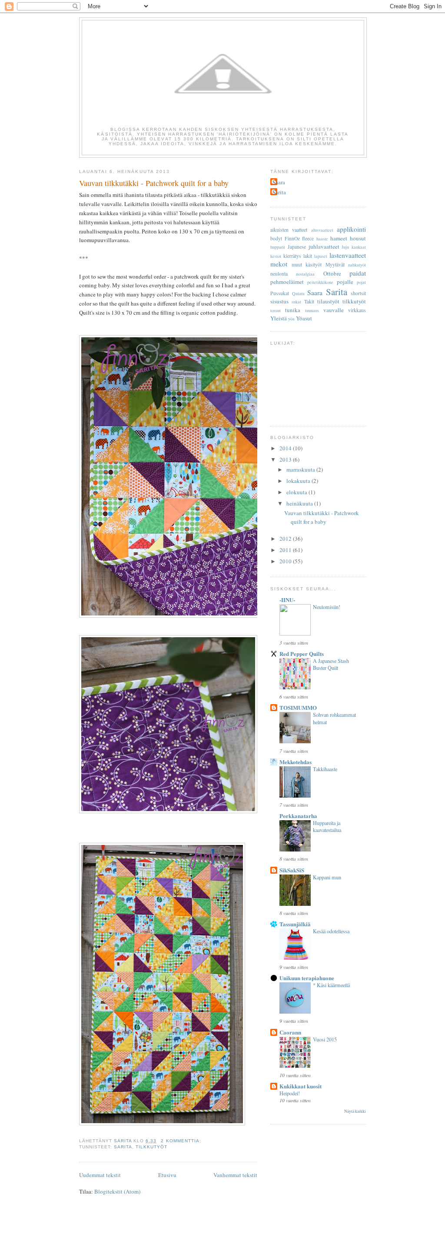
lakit (307, 256)
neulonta (279, 273)
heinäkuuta (300, 503)
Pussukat (279, 293)
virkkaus (357, 310)
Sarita (123, 1146)
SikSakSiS (291, 870)
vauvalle (333, 310)
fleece (308, 238)
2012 (286, 538)
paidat (357, 273)
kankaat (359, 247)
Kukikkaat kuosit (300, 1086)
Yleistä (278, 318)
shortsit (358, 293)
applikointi (351, 229)
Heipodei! (289, 1093)
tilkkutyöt (151, 1146)
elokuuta (297, 492)
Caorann (290, 1032)
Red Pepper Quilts (301, 653)
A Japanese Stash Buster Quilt (331, 664)
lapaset (320, 256)
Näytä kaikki (355, 1111)
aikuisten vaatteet (288, 229)
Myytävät (335, 264)
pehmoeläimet (287, 282)
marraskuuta (301, 469)
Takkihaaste (325, 768)
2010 (286, 561)
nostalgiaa (305, 274)
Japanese (297, 246)
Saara (278, 182)
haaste (322, 239)
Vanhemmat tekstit (235, 1175)
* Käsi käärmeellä (331, 984)
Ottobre (332, 273)
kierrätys (292, 256)
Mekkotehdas (295, 762)
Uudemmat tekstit (100, 1175)
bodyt (276, 238)
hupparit (277, 247)
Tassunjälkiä (295, 924)
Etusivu (167, 1175)
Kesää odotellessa (331, 931)
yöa (291, 319)
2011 (286, 550)
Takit (309, 301)
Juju (345, 247)
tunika (292, 310)
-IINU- (287, 599)
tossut (275, 310)
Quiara (298, 293)
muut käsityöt (307, 264)
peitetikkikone (320, 282)
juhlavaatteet (324, 246)
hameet (338, 238)
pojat (361, 282)
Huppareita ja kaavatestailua (327, 826)
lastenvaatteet (347, 255)
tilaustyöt (328, 301)
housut (358, 238)
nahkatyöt (357, 265)
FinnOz (292, 238)
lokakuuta (299, 481)
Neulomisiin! (326, 606)
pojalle (345, 282)
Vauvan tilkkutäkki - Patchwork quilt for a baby (154, 183)
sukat (296, 302)
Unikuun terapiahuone (306, 978)
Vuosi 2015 (325, 1039)
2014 (286, 448)
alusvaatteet (322, 230)
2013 (286, 459)
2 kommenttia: (182, 1140)
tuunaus (312, 310)
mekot (278, 263)
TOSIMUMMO (298, 707)
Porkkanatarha (298, 816)
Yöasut (304, 318)
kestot (275, 256)
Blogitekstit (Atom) (117, 1191)
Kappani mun (327, 877)
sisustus (279, 301)
